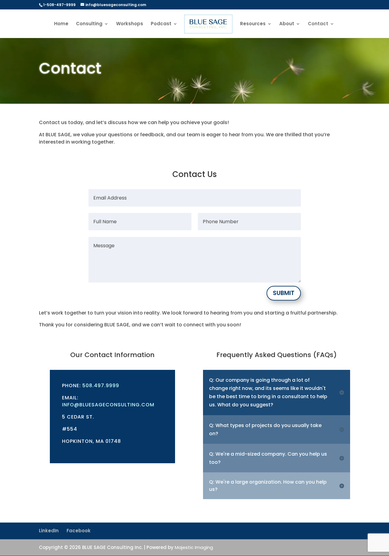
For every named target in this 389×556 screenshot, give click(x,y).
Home (61, 24)
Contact (318, 24)
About (286, 24)
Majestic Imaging (194, 547)
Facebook (79, 530)
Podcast (161, 24)
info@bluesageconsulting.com (108, 404)
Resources (253, 24)
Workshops (129, 24)
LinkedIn (49, 530)
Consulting (89, 24)
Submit (283, 293)
